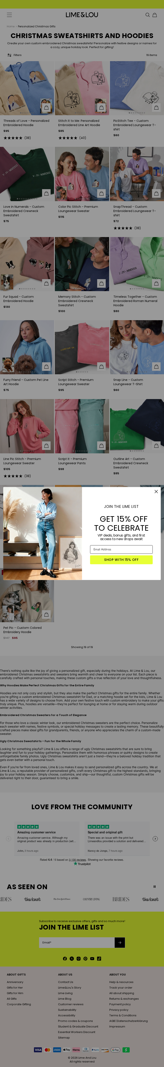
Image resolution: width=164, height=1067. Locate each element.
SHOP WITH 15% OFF (121, 559)
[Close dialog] (156, 491)
